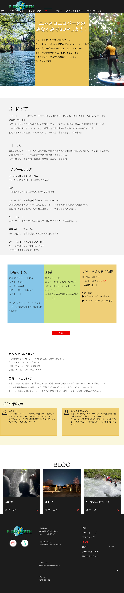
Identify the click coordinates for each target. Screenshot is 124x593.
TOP (84, 528)
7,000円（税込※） (95, 281)
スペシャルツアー (90, 552)
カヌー (85, 547)
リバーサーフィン (90, 556)
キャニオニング (89, 533)
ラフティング (88, 537)
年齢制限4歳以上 (89, 285)
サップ (85, 542)
